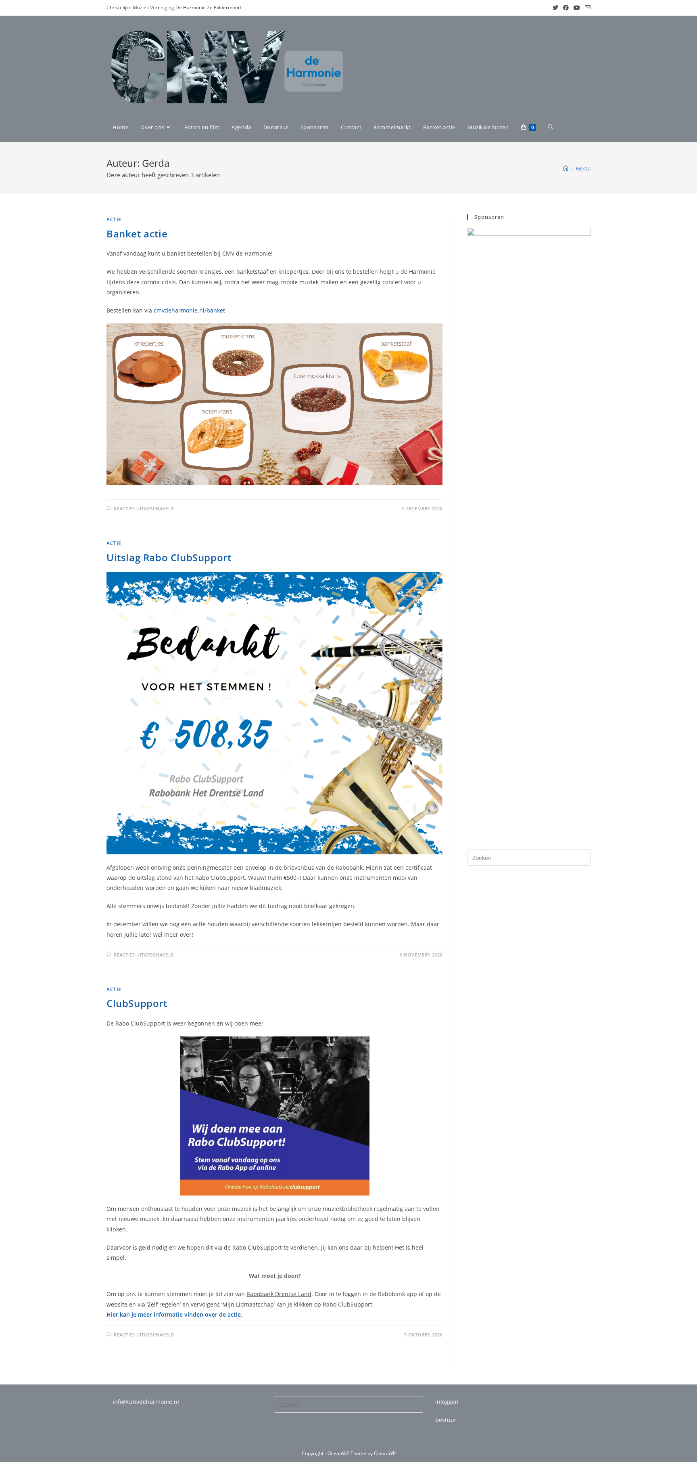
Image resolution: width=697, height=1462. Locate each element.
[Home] (565, 168)
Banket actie (136, 233)
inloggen (447, 1401)
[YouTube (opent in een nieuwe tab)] (576, 8)
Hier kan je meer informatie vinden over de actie (173, 1314)
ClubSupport (136, 1003)
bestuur (446, 1420)
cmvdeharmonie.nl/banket (189, 310)
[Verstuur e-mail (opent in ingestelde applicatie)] (586, 8)
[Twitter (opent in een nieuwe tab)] (555, 8)
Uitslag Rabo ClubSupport (168, 557)
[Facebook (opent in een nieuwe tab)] (566, 8)
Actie (113, 219)
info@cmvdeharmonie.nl (146, 1401)
